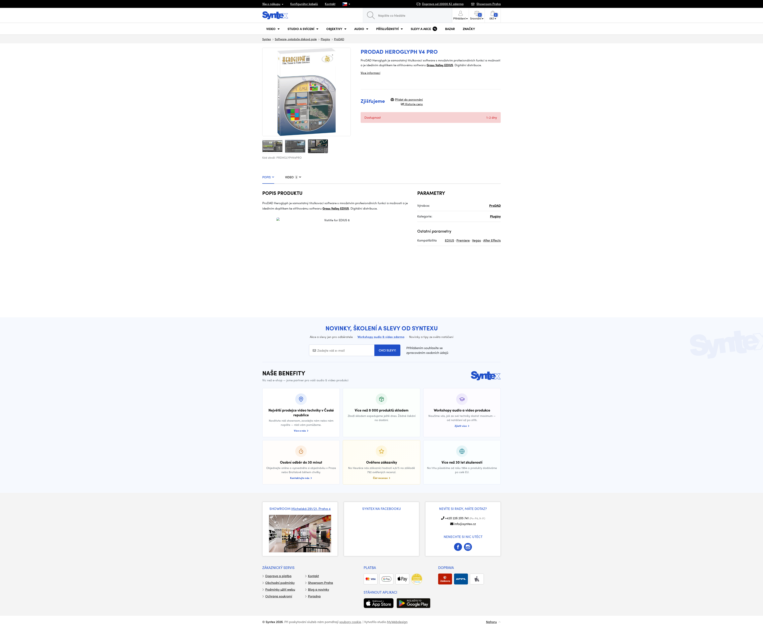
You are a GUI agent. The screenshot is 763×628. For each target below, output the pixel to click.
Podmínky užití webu (280, 589)
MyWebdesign (397, 621)
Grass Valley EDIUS (440, 65)
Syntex (266, 39)
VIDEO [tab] (291, 177)
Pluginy (325, 39)
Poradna (314, 596)
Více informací (370, 73)
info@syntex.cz (465, 523)
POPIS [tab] (266, 177)
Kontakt (330, 4)
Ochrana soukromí (278, 596)
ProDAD (339, 39)
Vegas (476, 240)
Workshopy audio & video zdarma (380, 337)
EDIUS (449, 240)
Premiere (463, 240)
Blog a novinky (318, 589)
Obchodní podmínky (280, 582)
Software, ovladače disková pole (296, 39)
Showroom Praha (320, 582)
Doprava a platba (278, 576)
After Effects (492, 240)
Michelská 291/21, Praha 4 (311, 508)
